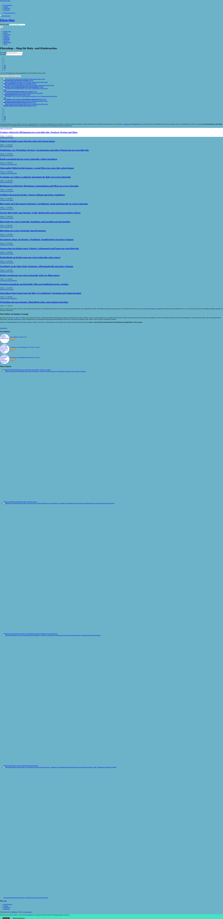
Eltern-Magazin (7, 5)
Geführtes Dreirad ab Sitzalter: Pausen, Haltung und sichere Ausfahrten (32, 195)
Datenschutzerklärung (19, 918)
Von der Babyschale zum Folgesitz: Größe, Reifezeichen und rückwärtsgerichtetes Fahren (40, 213)
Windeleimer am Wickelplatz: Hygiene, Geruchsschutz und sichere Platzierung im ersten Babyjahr (44, 150)
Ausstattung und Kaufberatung (8, 164)
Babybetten (6, 39)
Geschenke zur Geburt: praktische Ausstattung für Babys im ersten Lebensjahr (35, 177)
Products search (4, 24)
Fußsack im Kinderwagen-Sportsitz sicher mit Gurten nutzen (27, 141)
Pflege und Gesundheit (6, 146)
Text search (3, 52)
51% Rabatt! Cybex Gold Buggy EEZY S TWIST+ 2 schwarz (25, 347)
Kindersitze (6, 38)
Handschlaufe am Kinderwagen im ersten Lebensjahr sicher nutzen (30, 257)
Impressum (6, 10)
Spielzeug (6, 41)
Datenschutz (6, 8)
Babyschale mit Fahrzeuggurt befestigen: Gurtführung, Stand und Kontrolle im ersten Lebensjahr (44, 204)
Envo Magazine (27, 912)
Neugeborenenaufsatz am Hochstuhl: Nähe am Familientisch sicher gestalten (34, 284)
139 (4, 67)
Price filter (3, 54)
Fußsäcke (6, 36)
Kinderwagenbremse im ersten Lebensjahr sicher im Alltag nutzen (29, 275)
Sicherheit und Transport (7, 137)
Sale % (5, 44)
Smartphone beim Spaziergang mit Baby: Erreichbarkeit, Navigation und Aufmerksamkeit (40, 293)
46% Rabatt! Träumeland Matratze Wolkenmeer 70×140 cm (25, 357)
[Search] (1, 26)
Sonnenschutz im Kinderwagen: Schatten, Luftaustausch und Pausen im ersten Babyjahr (39, 248)
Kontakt (5, 7)
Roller (153, 308)
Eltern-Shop (7, 20)
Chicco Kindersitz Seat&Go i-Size (18, 337)
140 (4, 68)
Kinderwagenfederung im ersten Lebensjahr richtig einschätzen (28, 159)
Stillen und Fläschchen (6, 128)
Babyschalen (7, 34)
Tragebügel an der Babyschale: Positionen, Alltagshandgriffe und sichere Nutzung (36, 266)
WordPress (15, 912)
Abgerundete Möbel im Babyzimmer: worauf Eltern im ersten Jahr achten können (37, 168)
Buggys (5, 33)
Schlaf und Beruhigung (6, 182)
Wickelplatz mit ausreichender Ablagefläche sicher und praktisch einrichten (34, 302)
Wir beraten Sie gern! (9, 13)
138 (4, 65)
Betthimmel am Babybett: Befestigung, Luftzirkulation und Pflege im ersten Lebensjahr (39, 186)
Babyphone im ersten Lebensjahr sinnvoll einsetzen (23, 231)
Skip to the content (5, 0)
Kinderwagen (7, 31)
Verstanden (6, 918)
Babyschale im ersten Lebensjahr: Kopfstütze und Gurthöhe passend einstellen (35, 222)
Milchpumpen (7, 42)
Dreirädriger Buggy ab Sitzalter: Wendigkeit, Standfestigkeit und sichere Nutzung (37, 239)
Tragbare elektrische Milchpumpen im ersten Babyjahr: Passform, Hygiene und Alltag (38, 132)
